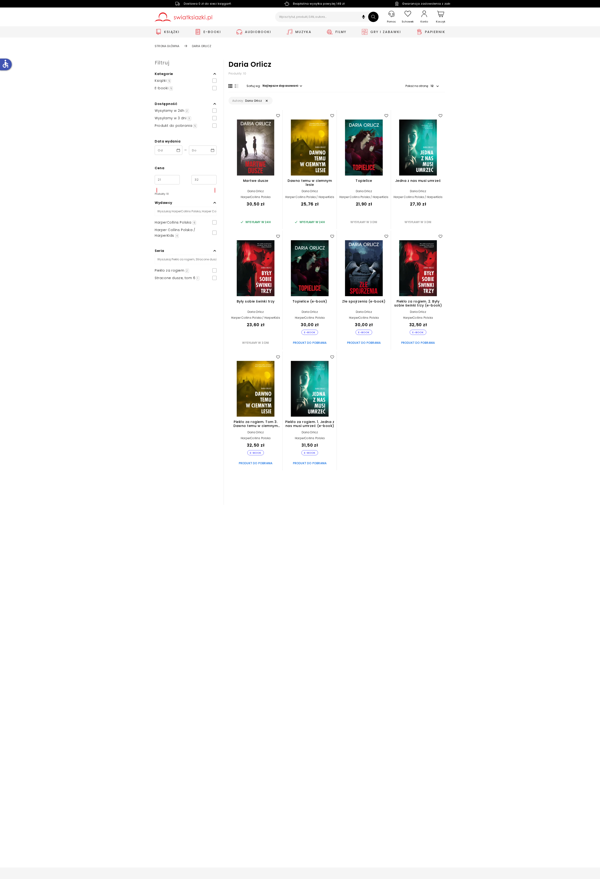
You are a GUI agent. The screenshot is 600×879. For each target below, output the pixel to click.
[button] (363, 17)
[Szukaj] (373, 17)
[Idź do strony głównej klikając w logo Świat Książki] (183, 17)
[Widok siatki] (230, 86)
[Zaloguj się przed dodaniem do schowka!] (278, 115)
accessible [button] (5, 63)
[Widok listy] (236, 86)
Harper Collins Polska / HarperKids (309, 197)
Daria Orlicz (256, 191)
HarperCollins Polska (255, 197)
